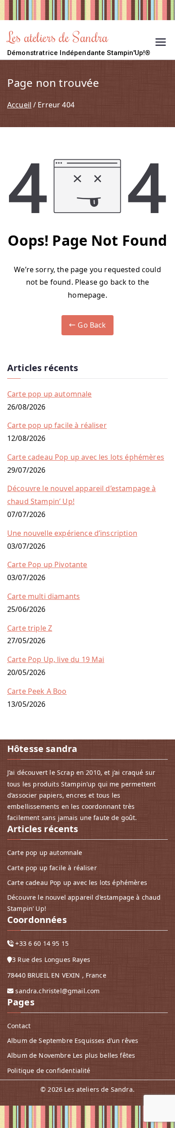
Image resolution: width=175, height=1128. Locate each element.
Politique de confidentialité (48, 1070)
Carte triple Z (29, 628)
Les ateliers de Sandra (58, 37)
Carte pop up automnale (49, 394)
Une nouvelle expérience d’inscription (72, 533)
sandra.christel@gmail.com (57, 991)
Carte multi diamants (43, 596)
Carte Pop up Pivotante (47, 564)
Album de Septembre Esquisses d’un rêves (72, 1040)
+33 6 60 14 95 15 (42, 943)
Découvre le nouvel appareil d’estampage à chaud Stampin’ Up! (81, 494)
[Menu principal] (160, 43)
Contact (19, 1025)
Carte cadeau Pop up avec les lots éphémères (85, 457)
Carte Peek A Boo (37, 691)
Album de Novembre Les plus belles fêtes (71, 1055)
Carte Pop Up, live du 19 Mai (55, 659)
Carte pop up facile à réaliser (57, 425)
